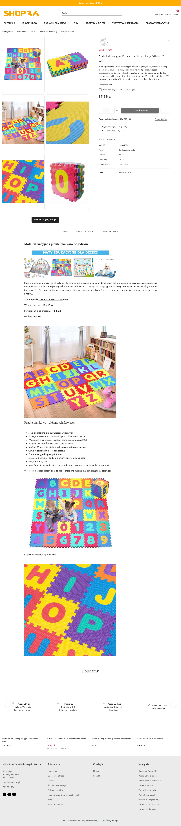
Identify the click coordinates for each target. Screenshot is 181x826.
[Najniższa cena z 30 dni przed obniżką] (43, 748)
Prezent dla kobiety (147, 809)
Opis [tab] (65, 232)
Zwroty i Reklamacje (57, 785)
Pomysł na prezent (146, 794)
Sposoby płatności (56, 775)
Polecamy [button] (90, 671)
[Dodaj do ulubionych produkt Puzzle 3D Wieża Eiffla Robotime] (131, 682)
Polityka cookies (55, 790)
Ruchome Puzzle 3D (147, 771)
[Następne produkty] (174, 704)
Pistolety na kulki (146, 785)
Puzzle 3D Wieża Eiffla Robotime (105, 738)
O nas (96, 771)
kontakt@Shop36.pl (11, 782)
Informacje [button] (54, 764)
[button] (175, 23)
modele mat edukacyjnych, (88, 470)
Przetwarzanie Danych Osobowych (63, 794)
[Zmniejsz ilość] (101, 110)
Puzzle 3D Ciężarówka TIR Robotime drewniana (21, 738)
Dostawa (52, 780)
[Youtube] (14, 794)
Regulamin (52, 771)
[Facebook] (4, 794)
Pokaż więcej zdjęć (45, 219)
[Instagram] (9, 794)
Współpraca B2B (55, 804)
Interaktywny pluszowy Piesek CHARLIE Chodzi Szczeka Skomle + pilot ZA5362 (156, 740)
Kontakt (96, 775)
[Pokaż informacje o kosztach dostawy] (126, 130)
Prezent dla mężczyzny (148, 799)
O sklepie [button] (98, 764)
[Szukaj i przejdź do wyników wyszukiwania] (120, 13)
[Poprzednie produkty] (7, 704)
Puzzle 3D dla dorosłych (149, 780)
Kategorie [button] (143, 764)
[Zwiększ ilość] (112, 110)
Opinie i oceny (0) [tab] (84, 232)
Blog (50, 799)
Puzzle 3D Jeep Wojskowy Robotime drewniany (66, 738)
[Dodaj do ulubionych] (165, 110)
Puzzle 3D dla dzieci (147, 775)
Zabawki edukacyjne (147, 790)
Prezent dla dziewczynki (149, 804)
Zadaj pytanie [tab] (109, 232)
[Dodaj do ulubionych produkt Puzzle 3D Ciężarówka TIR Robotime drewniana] (41, 682)
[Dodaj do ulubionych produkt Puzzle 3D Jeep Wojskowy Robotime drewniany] (86, 682)
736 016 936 (8, 787)
